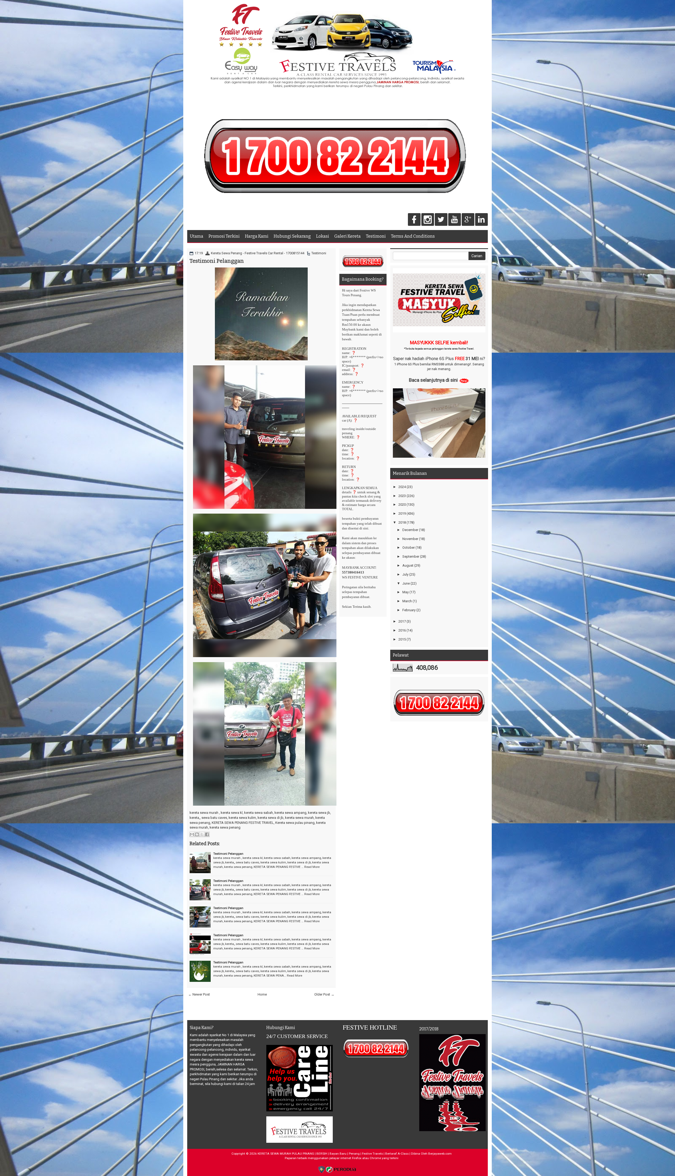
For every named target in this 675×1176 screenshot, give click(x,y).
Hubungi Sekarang (292, 236)
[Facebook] (414, 220)
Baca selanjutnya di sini (433, 380)
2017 (402, 621)
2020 (402, 504)
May (405, 592)
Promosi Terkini (224, 236)
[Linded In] (481, 220)
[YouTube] (454, 220)
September (410, 556)
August (407, 565)
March (407, 601)
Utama (196, 236)
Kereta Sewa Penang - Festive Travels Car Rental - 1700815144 (257, 253)
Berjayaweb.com (440, 1153)
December (410, 530)
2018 (402, 522)
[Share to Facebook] (207, 834)
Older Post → (324, 994)
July (405, 574)
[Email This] (192, 834)
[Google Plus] (468, 220)
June (406, 583)
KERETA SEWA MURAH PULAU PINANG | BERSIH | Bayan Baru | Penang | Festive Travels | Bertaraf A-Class (333, 1153)
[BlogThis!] (197, 834)
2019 (402, 513)
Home (262, 994)
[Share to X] (202, 834)
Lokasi (322, 236)
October (408, 547)
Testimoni (376, 236)
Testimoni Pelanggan (217, 261)
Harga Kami (256, 236)
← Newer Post (199, 994)
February (409, 610)
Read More (312, 867)
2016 (402, 630)
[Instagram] (427, 220)
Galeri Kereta (347, 236)
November (410, 539)
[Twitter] (441, 220)
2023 (402, 496)
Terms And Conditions (413, 236)
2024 (402, 487)
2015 (402, 639)
